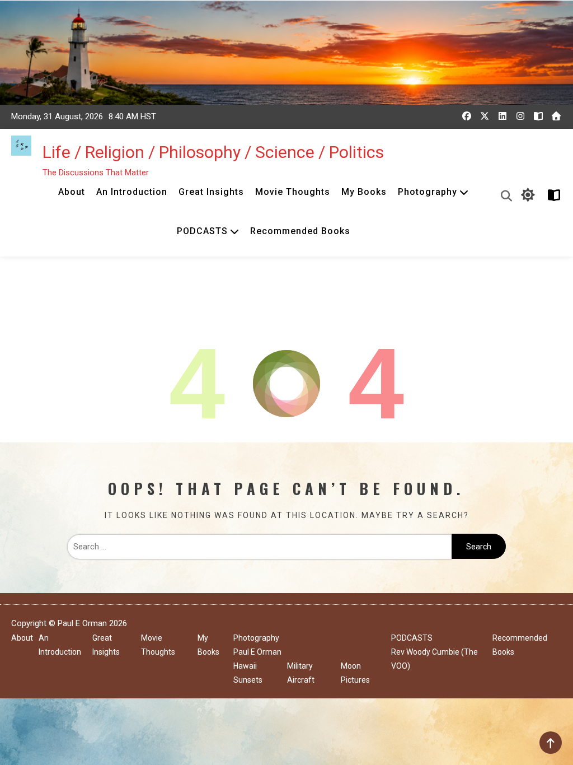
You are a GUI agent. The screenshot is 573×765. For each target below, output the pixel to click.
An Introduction (131, 191)
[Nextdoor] (556, 115)
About (71, 191)
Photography (427, 191)
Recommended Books (300, 231)
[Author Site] (538, 115)
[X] (484, 115)
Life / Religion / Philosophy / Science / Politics (213, 152)
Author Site (552, 195)
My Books (364, 191)
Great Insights (211, 191)
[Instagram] (520, 115)
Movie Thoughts (292, 191)
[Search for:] (259, 547)
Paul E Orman (257, 651)
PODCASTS (202, 231)
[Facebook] (466, 115)
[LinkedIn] (502, 115)
